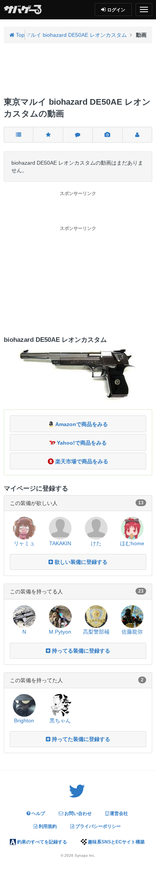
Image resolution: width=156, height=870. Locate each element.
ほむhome (132, 543)
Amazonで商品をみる (81, 424)
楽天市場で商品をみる (81, 461)
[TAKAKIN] (60, 527)
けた (96, 543)
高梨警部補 (96, 632)
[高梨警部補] (96, 616)
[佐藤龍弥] (132, 616)
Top (19, 35)
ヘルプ (37, 813)
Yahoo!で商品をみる (81, 443)
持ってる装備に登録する (80, 651)
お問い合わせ (77, 813)
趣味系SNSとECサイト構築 (116, 842)
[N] (24, 616)
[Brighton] (24, 705)
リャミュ (24, 543)
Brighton (24, 720)
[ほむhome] (132, 527)
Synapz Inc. (85, 855)
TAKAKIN (60, 543)
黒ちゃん (60, 720)
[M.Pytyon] (60, 616)
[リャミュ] (24, 527)
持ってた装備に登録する (80, 739)
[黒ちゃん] (60, 705)
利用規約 (47, 826)
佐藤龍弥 (132, 632)
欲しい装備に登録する (80, 562)
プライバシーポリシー (97, 826)
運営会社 (118, 813)
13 (141, 502)
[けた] (96, 527)
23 (141, 591)
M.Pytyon (60, 632)
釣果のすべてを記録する (41, 842)
